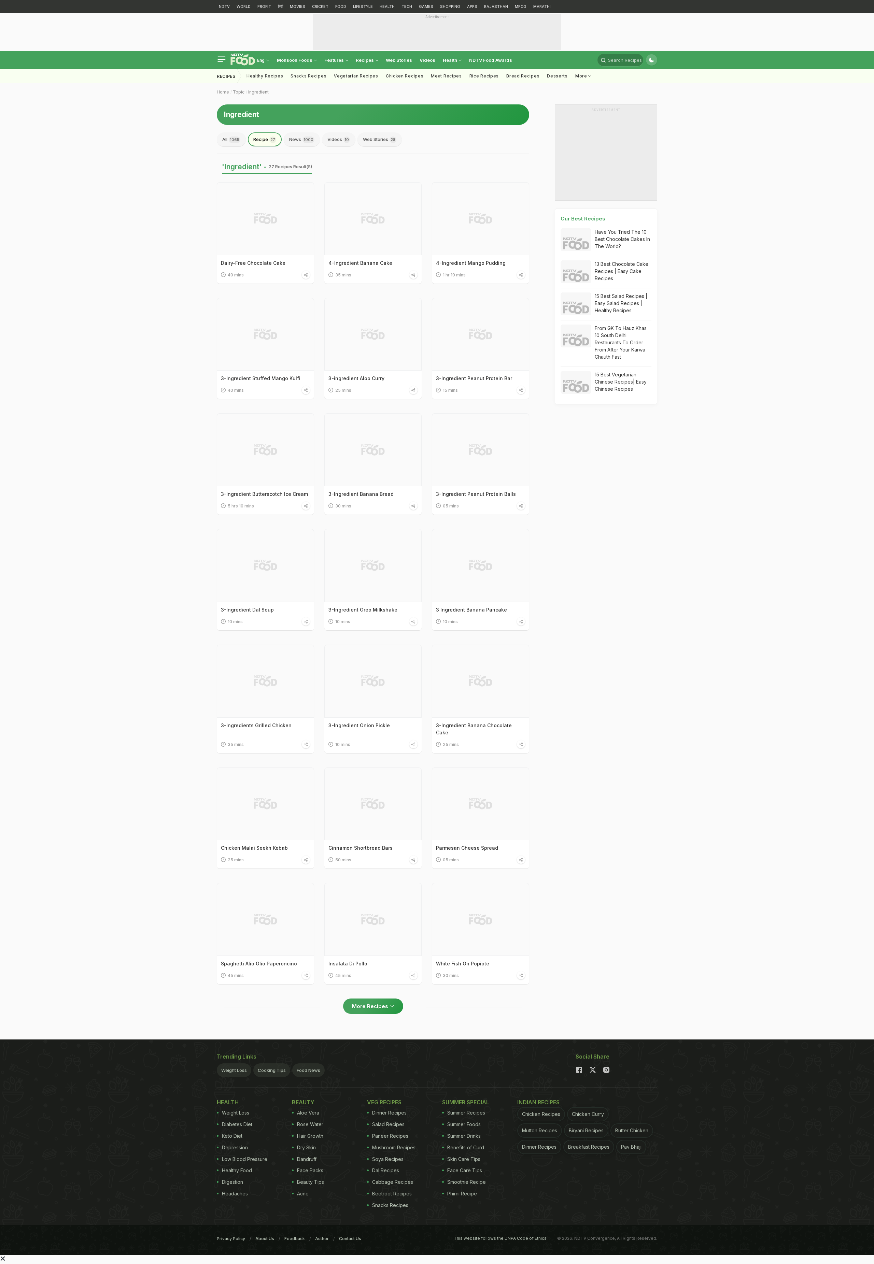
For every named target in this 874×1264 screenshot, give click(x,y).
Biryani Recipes (586, 1130)
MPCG (520, 6)
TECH (406, 6)
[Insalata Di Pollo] (373, 919)
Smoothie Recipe (466, 1182)
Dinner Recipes (389, 1113)
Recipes (365, 60)
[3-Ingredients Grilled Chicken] (265, 681)
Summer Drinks (464, 1136)
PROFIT (264, 6)
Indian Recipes (538, 1102)
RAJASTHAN (496, 6)
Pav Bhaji (631, 1147)
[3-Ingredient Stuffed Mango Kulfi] (265, 334)
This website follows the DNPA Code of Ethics (500, 1238)
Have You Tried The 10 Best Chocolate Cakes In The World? (622, 239)
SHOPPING (450, 6)
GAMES (426, 6)
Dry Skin (306, 1147)
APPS (472, 6)
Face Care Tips (464, 1170)
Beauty (303, 1102)
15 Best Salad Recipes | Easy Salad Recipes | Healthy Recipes (621, 303)
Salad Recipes (388, 1124)
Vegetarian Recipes (356, 75)
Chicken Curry (588, 1114)
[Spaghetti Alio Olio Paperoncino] (265, 919)
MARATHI (542, 6)
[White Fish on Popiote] (480, 919)
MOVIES (297, 6)
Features (334, 60)
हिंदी (280, 6)
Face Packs (310, 1170)
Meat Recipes (446, 75)
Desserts (557, 75)
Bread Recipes (522, 75)
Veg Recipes (384, 1102)
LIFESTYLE (363, 6)
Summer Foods (464, 1124)
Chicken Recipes (405, 75)
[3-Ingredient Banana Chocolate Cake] (480, 681)
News (301, 139)
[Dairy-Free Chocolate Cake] (265, 218)
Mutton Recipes (539, 1130)
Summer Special (465, 1102)
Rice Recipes (484, 75)
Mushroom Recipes (393, 1147)
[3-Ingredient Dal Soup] (265, 565)
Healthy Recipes (264, 75)
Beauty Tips (310, 1182)
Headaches (235, 1193)
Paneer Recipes (390, 1136)
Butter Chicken (631, 1130)
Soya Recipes (388, 1159)
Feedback (294, 1238)
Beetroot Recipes (392, 1193)
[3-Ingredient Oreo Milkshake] (373, 565)
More (582, 75)
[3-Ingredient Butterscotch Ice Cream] (265, 449)
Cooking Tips (272, 1070)
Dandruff (306, 1159)
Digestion (232, 1182)
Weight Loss (234, 1070)
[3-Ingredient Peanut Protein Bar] (480, 334)
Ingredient (258, 92)
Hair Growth (310, 1136)
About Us (264, 1238)
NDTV (224, 6)
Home (223, 92)
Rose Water (310, 1124)
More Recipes (370, 1006)
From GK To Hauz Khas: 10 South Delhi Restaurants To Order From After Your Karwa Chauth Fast (621, 342)
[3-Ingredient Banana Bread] (373, 449)
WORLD (244, 6)
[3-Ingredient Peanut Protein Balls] (480, 449)
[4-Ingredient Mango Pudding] (480, 218)
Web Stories (399, 60)
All (230, 139)
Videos (427, 60)
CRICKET (320, 6)
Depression (235, 1147)
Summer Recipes (466, 1113)
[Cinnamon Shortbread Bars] (373, 804)
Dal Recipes (385, 1170)
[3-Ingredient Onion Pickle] (373, 681)
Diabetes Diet (237, 1124)
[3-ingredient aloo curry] (373, 334)
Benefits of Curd (465, 1147)
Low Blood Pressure (244, 1159)
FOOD (340, 6)
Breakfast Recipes (588, 1147)
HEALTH (387, 6)
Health (450, 60)
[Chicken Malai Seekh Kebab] (265, 804)
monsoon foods (295, 60)
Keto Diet (232, 1136)
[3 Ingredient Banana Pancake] (480, 565)
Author (322, 1238)
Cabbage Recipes (392, 1182)
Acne (303, 1193)
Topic (238, 92)
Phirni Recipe (462, 1193)
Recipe (264, 139)
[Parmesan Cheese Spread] (480, 804)
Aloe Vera (308, 1113)
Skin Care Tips (463, 1159)
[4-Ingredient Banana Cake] (373, 218)
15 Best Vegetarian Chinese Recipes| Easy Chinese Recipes (621, 382)
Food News (308, 1070)
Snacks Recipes (308, 75)
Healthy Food (237, 1170)
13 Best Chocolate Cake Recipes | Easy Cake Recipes (621, 271)
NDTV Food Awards (490, 60)
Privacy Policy (231, 1238)
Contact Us (350, 1238)
